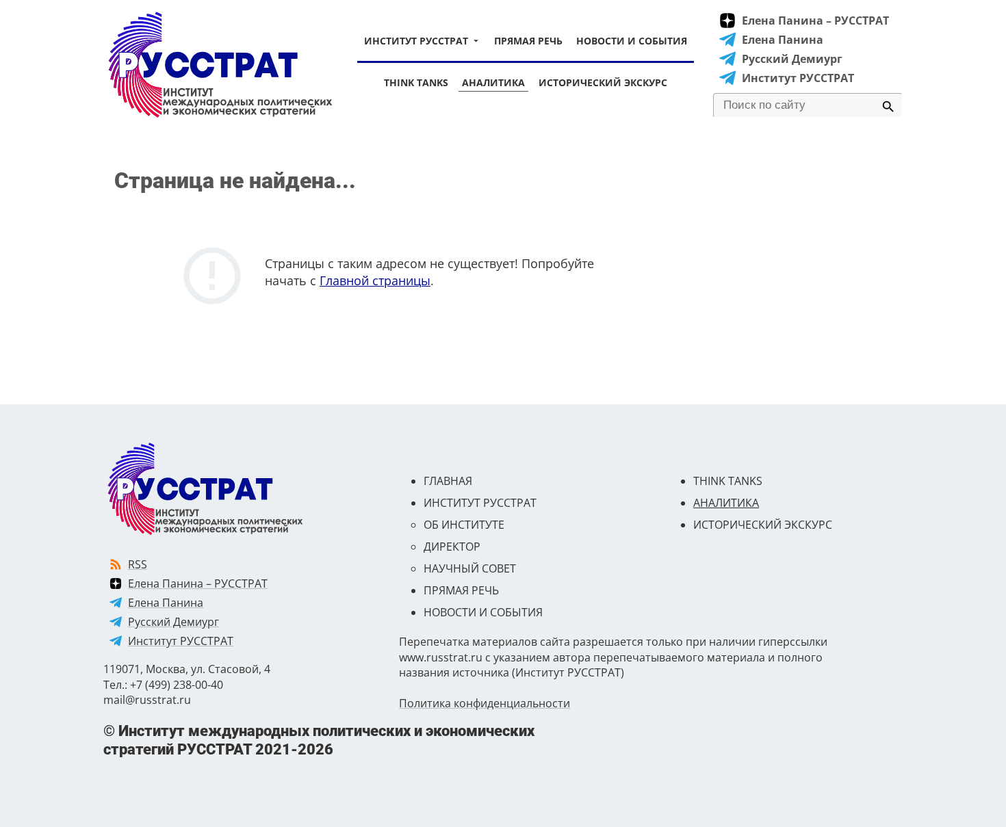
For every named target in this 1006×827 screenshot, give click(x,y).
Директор (452, 546)
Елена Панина (782, 39)
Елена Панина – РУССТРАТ (815, 20)
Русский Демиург (792, 58)
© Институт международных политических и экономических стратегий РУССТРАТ (318, 740)
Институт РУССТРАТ (416, 40)
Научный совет (470, 568)
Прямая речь (528, 40)
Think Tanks (416, 82)
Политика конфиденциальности (484, 703)
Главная (448, 480)
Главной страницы (375, 280)
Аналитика (493, 82)
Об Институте (464, 524)
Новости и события (631, 40)
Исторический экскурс (603, 82)
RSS (137, 564)
